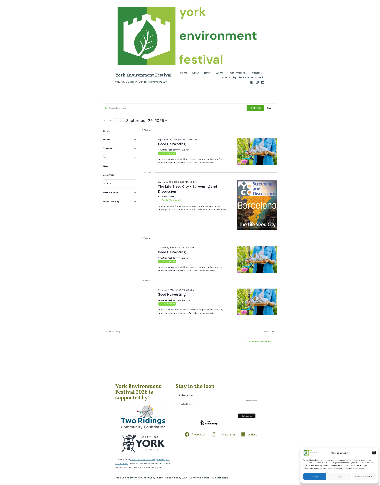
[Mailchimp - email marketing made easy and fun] (208, 425)
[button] (374, 452)
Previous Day (113, 331)
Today (119, 121)
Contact (257, 73)
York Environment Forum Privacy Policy (139, 477)
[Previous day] (104, 120)
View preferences (364, 476)
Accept (315, 476)
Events (219, 73)
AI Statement (220, 477)
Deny (339, 476)
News (207, 73)
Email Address (186, 404)
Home (183, 73)
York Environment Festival (143, 75)
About (195, 73)
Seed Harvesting (172, 144)
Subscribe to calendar (260, 342)
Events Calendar (199, 477)
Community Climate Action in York (242, 77)
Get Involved (237, 73)
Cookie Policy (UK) (176, 477)
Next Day (269, 331)
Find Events (255, 108)
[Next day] (110, 120)
